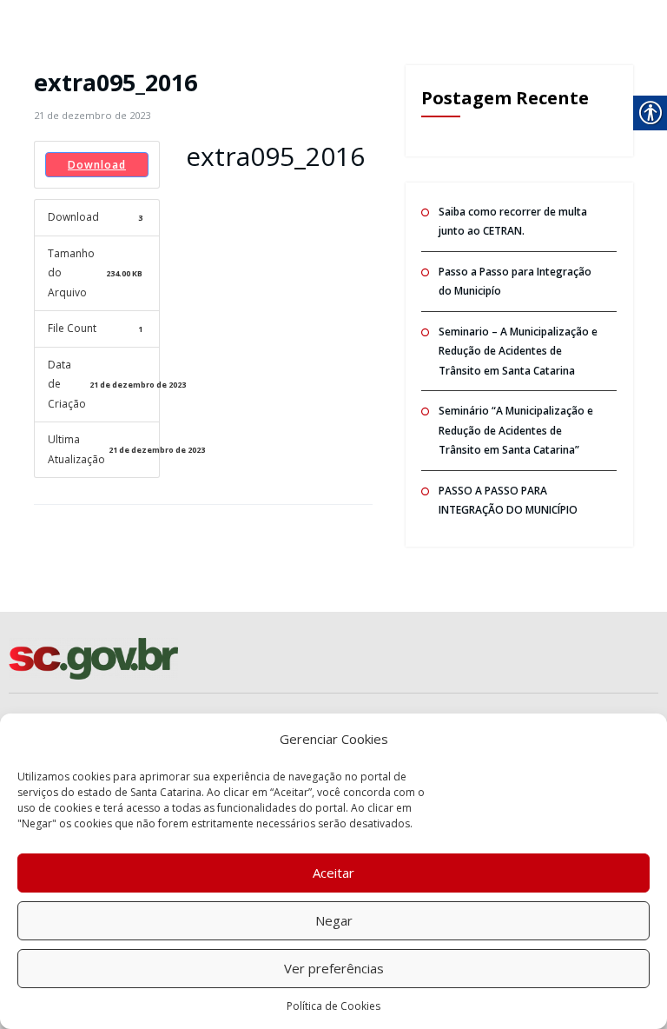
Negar (334, 920)
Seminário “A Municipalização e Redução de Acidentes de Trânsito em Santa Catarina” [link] (516, 430)
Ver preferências (334, 968)
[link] (92, 115)
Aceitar (333, 872)
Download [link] (97, 164)
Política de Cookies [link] (333, 1006)
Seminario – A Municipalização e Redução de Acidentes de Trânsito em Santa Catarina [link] (518, 351)
